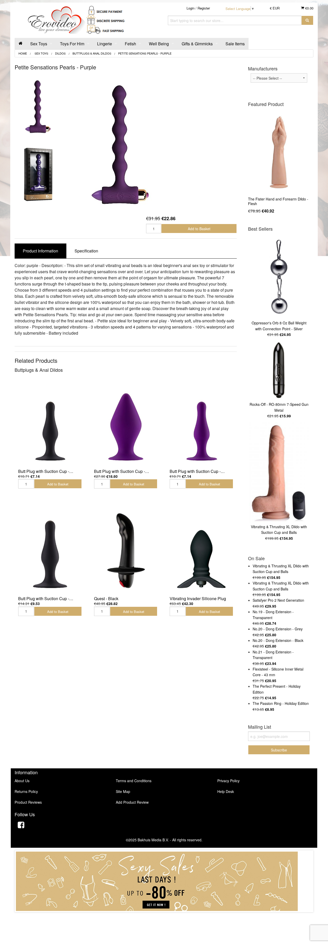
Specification (86, 251)
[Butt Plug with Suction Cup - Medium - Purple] (126, 423)
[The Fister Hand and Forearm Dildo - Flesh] (279, 152)
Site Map (123, 791)
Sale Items (235, 44)
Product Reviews (28, 802)
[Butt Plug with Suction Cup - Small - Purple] (201, 423)
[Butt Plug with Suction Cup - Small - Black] (50, 423)
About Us (22, 780)
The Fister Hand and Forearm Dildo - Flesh (278, 201)
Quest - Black (106, 598)
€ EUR (275, 8)
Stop (164, 917)
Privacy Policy (228, 780)
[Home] (20, 43)
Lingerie (104, 44)
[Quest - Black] (126, 550)
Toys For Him (72, 44)
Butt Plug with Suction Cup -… (45, 471)
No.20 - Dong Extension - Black (278, 640)
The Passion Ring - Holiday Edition (281, 703)
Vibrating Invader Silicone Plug (198, 598)
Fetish (130, 44)
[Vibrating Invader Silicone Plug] (201, 550)
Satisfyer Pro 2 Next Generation (278, 600)
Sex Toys (38, 44)
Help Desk (225, 791)
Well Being (159, 44)
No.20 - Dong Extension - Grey (278, 628)
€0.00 (308, 8)
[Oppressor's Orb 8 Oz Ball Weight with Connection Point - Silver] (279, 277)
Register (204, 8)
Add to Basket (199, 228)
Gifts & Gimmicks (197, 44)
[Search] (307, 20)
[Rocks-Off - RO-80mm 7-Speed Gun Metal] (279, 370)
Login (190, 8)
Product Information (40, 251)
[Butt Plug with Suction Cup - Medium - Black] (50, 550)
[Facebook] (21, 825)
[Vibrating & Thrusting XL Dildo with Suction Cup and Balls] (279, 472)
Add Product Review (132, 802)
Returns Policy (26, 791)
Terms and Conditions (133, 780)
